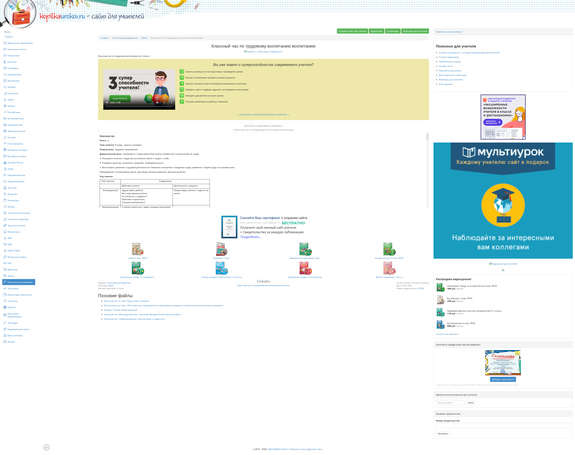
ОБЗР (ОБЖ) (13, 250)
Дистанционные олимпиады (452, 74)
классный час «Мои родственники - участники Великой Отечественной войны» (142, 314)
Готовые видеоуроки (449, 56)
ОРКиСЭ (11, 307)
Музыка (11, 206)
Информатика (14, 74)
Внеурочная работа (17, 256)
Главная (8, 36)
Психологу (12, 300)
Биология (12, 61)
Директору (12, 269)
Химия (10, 99)
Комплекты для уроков (450, 70)
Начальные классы (16, 49)
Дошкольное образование (20, 42)
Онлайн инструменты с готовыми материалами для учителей (469, 52)
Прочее (11, 341)
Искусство (12, 193)
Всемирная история (17, 149)
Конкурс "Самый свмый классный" (121, 309)
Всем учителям (14, 335)
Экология (12, 187)
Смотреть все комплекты (447, 334)
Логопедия (12, 322)
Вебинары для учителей (415, 31)
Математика (13, 80)
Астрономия (13, 55)
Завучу (10, 275)
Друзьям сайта (315, 449)
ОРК (9, 263)
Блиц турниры (446, 83)
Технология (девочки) (18, 219)
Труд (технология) (16, 225)
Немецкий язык (14, 124)
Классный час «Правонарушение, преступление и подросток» (134, 318)
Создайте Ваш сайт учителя (352, 31)
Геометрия (12, 93)
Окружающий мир (16, 175)
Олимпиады (393, 31)
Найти (471, 402)
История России (15, 162)
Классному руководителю (20, 282)
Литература (13, 200)
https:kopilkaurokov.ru (278, 449)
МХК (9, 244)
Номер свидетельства (448, 420)
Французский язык (16, 130)
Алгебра (11, 86)
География (12, 68)
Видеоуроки (376, 31)
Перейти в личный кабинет (449, 31)
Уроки (144, 37)
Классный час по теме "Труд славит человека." (127, 300)
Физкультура (13, 231)
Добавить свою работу (503, 379)
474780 (421, 288)
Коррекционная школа (18, 329)
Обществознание (15, 181)
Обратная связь (298, 449)
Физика (11, 105)
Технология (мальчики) (18, 212)
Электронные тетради (449, 61)
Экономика (12, 288)
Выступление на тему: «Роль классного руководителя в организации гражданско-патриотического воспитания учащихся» (164, 305)
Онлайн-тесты (446, 65)
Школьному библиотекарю (14, 315)
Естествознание (15, 143)
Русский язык (13, 112)
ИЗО (9, 237)
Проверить (443, 433)
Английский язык (15, 118)
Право (10, 168)
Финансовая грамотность (19, 294)
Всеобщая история (16, 156)
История (11, 137)
